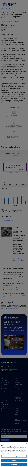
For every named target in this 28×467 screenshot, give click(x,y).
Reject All (14, 460)
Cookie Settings (14, 456)
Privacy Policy (6, 453)
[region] (14, 454)
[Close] (26, 443)
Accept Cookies (14, 464)
